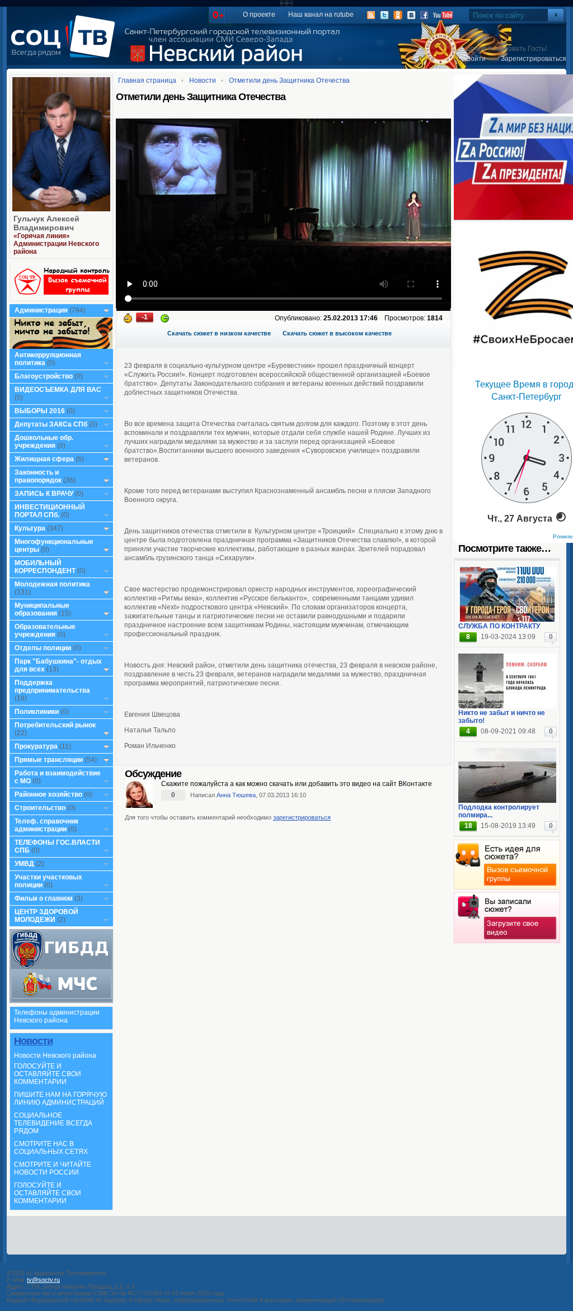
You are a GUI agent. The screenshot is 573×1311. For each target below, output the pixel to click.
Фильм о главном (44, 898)
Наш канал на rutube (321, 14)
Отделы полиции (43, 648)
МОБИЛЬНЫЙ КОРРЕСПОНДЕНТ (46, 567)
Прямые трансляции (49, 760)
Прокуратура (36, 746)
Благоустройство (44, 376)
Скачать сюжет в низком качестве (219, 333)
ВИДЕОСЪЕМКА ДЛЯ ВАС (58, 390)
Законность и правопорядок (38, 476)
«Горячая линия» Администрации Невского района (56, 243)
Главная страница (147, 80)
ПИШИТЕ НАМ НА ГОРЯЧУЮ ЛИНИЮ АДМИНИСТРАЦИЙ (60, 1098)
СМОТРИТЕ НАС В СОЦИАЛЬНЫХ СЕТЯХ (51, 1148)
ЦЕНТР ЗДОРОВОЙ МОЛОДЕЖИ (46, 916)
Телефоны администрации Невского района (57, 1016)
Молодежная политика (52, 584)
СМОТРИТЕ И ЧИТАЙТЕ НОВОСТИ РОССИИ (52, 1168)
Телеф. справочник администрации (46, 825)
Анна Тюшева (236, 795)
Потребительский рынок (55, 725)
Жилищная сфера (44, 459)
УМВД (24, 864)
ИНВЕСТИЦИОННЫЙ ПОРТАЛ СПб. (50, 511)
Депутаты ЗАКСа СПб (51, 424)
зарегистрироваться (302, 817)
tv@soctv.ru (43, 1279)
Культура (30, 528)
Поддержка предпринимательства (52, 686)
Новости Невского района (55, 1055)
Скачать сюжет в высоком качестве (337, 333)
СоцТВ (66, 44)
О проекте (259, 14)
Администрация (41, 310)
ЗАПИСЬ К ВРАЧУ (44, 494)
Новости (33, 1041)
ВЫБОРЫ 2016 (40, 411)
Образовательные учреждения (45, 630)
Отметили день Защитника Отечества (289, 80)
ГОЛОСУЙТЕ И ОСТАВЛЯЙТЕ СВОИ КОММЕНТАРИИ (47, 1074)
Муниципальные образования (42, 609)
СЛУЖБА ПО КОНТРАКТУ (499, 626)
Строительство (40, 808)
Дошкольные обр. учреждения (44, 441)
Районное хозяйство (48, 794)
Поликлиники (37, 712)
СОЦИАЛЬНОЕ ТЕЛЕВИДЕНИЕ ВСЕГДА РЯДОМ (53, 1123)
